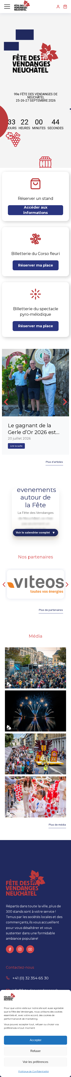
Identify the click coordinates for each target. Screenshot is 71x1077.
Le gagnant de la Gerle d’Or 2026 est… (33, 428)
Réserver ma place (35, 265)
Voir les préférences (35, 1062)
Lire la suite (16, 446)
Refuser (35, 1051)
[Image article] (35, 382)
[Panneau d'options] (65, 7)
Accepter (35, 1040)
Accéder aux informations (35, 210)
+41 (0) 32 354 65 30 (30, 978)
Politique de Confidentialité (33, 1071)
